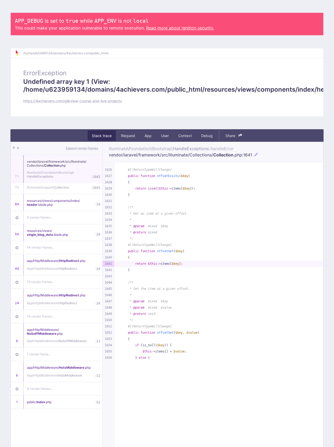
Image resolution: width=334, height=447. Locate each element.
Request (128, 135)
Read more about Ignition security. (180, 28)
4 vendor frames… (40, 389)
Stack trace (102, 135)
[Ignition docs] (19, 53)
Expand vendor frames (82, 148)
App (148, 135)
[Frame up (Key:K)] (13, 148)
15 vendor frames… (41, 316)
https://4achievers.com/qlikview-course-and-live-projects (72, 101)
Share (230, 135)
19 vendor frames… (41, 282)
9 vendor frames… (40, 217)
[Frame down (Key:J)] (18, 148)
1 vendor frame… (39, 354)
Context (185, 135)
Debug (207, 135)
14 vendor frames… (41, 247)
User (165, 135)
